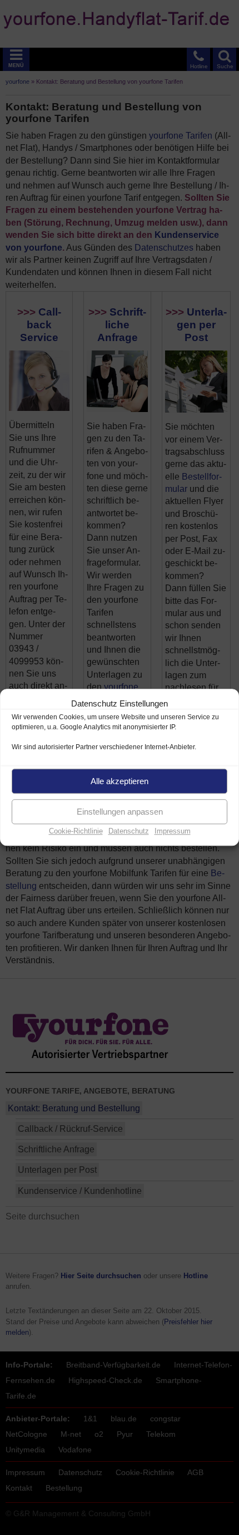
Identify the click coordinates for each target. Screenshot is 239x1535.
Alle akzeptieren (119, 781)
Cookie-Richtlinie (76, 831)
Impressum (173, 831)
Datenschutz (128, 831)
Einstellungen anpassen (120, 811)
